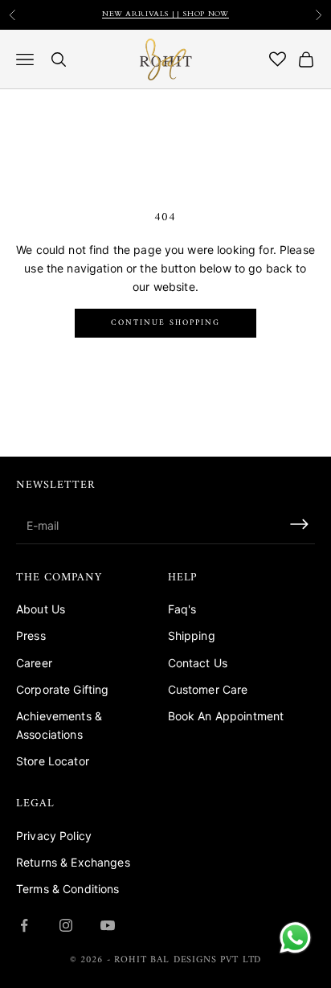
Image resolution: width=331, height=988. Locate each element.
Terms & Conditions (68, 889)
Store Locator (52, 761)
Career (34, 663)
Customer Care (208, 689)
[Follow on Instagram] (66, 925)
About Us (40, 609)
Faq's (182, 609)
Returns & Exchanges (73, 862)
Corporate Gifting (62, 689)
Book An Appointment (226, 716)
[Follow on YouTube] (108, 925)
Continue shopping (165, 323)
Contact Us (197, 663)
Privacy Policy (54, 835)
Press (31, 635)
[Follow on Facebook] (24, 925)
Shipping (191, 635)
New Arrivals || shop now (165, 14)
